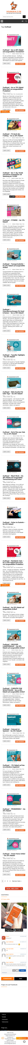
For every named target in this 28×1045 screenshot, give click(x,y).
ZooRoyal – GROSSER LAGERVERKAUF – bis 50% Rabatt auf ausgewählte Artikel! (14, 646)
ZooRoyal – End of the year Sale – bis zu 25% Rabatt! (14, 433)
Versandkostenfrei (19, 567)
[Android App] (18, 929)
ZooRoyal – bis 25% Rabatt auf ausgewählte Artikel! (13, 608)
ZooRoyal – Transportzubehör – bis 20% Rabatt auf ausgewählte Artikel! (14, 265)
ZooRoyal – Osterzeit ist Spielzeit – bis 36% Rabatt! (12, 730)
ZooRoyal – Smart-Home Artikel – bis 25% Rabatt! (14, 854)
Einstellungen (4, 972)
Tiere (23, 53)
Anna (4, 53)
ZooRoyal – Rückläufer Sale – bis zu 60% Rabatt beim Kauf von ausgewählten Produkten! (13, 562)
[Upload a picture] (17, 970)
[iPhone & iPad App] (9, 929)
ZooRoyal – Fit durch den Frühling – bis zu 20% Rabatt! (13, 135)
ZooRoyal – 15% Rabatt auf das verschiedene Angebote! (14, 766)
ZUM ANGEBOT (20, 64)
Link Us (4, 1014)
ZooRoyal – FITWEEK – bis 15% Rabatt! (14, 221)
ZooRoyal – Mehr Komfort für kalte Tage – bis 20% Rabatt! (13, 393)
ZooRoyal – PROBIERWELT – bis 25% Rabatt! (14, 810)
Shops (20, 53)
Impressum (5, 1019)
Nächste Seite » (16, 881)
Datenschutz (5, 1021)
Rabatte (17, 53)
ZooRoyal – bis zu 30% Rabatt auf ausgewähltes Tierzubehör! (13, 51)
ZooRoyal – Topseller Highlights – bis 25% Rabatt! (14, 356)
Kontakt (4, 1016)
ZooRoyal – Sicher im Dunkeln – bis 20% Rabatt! (14, 523)
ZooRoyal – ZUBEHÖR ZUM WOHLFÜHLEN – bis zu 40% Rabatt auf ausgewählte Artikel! (14, 690)
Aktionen (13, 53)
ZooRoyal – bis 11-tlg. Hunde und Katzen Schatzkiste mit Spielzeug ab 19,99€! (13, 174)
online (5, 899)
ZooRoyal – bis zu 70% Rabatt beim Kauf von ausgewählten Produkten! (13, 89)
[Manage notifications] (24, 1041)
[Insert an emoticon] (13, 970)
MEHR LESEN (6, 63)
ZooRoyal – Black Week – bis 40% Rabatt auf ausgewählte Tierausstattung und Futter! (13, 477)
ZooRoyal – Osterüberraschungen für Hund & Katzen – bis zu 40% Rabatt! (13, 311)
